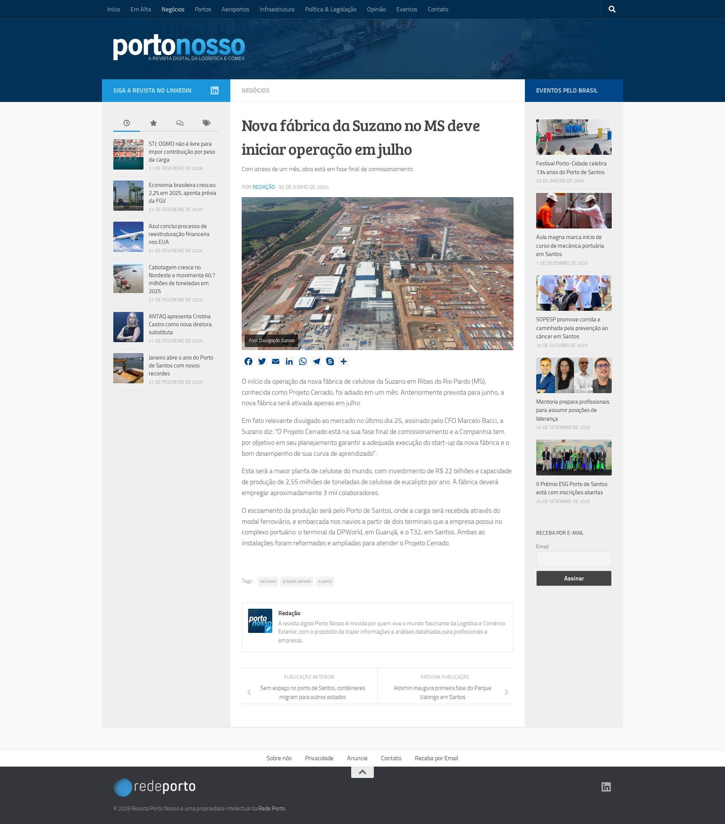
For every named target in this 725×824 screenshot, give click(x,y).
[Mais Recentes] (126, 124)
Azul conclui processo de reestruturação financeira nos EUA (179, 234)
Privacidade (319, 758)
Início (113, 9)
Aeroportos (235, 9)
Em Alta (141, 9)
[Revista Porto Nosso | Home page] (179, 47)
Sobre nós (279, 758)
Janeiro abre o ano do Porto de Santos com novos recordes (181, 365)
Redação (264, 187)
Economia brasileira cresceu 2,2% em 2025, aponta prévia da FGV (182, 193)
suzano (325, 581)
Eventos (406, 9)
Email (542, 546)
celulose (268, 581)
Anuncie (357, 758)
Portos (203, 9)
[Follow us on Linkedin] (214, 90)
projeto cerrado (297, 581)
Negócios (173, 9)
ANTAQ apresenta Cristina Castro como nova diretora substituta (180, 324)
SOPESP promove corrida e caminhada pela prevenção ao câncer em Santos (572, 328)
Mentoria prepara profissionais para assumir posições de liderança (572, 410)
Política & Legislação (330, 9)
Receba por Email (436, 758)
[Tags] (206, 124)
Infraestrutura (277, 9)
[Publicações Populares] (153, 124)
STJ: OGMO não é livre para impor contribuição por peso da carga (182, 151)
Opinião (376, 9)
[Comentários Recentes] (179, 124)
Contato (438, 9)
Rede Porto (271, 808)
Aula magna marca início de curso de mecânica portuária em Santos (570, 246)
